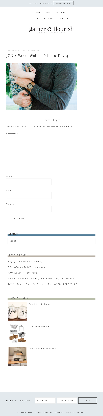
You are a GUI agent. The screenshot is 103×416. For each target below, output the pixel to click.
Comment (12, 134)
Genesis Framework (61, 412)
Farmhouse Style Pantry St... (43, 326)
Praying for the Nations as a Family (25, 261)
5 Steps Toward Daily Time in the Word (27, 267)
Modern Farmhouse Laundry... (43, 348)
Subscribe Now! (63, 3)
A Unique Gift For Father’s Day (23, 273)
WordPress (74, 412)
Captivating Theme (41, 412)
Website (10, 204)
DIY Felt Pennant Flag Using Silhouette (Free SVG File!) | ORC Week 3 (42, 284)
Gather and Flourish (51, 30)
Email (9, 190)
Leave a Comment (30, 50)
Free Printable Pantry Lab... (42, 304)
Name (10, 176)
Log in (83, 412)
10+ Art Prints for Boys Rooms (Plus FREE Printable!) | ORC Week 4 (41, 278)
